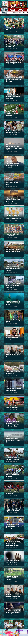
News (20, 10)
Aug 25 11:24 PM (18, 12)
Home (12, 10)
